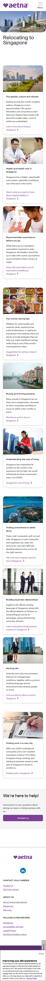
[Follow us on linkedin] (23, 870)
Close (41, 953)
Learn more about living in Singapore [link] (18, 128)
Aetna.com (8, 906)
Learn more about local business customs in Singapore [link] (21, 628)
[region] (23, 965)
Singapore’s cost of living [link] (18, 482)
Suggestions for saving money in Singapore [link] (21, 353)
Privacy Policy (31, 978)
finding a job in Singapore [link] (18, 773)
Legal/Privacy (9, 930)
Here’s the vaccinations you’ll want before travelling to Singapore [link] (19, 270)
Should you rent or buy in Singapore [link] (18, 419)
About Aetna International (15, 902)
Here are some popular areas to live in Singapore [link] (21, 559)
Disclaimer (8, 922)
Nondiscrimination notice (15, 934)
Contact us (8, 885)
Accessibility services (13, 926)
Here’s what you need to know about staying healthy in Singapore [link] (20, 195)
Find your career (11, 889)
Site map (7, 910)
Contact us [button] (23, 818)
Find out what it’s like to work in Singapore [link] (21, 697)
